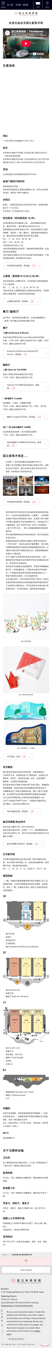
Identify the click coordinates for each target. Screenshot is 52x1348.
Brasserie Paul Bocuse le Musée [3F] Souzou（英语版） (22, 352)
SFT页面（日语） (14, 757)
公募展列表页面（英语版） (18, 301)
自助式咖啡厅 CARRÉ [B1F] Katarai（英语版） (24, 444)
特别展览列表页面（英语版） (19, 266)
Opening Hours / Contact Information (17, 1306)
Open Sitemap (26, 1270)
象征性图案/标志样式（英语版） (20, 844)
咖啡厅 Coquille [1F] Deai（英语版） (22, 417)
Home (4, 1255)
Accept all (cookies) (16, 1339)
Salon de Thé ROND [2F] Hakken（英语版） (23, 386)
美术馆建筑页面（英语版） (18, 811)
